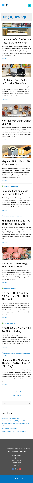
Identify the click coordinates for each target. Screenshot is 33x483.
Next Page (16, 395)
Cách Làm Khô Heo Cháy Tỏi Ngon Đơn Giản (13, 421)
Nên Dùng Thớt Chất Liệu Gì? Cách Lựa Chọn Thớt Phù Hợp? (15, 296)
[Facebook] (13, 469)
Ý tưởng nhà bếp (16, 455)
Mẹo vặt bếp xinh (16, 458)
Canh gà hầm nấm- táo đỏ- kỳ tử (10, 418)
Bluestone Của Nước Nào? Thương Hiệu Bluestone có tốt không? (16, 363)
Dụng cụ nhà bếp (16, 460)
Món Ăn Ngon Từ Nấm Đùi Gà (9, 428)
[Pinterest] (20, 469)
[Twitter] (15, 469)
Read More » (5, 58)
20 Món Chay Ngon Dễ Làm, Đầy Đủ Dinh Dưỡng (14, 431)
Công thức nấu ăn (16, 462)
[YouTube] (17, 469)
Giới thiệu (16, 465)
